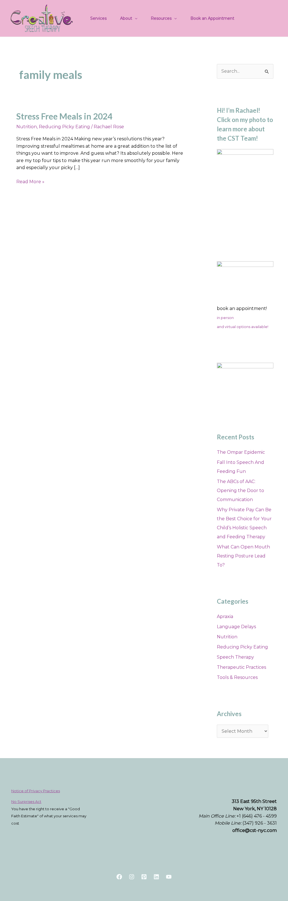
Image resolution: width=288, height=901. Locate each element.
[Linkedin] (156, 877)
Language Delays (236, 626)
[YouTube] (169, 877)
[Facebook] (119, 877)
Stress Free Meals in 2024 (64, 116)
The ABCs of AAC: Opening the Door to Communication (240, 490)
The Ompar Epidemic (241, 452)
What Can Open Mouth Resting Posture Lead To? (243, 556)
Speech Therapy (235, 657)
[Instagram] (131, 877)
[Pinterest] (144, 877)
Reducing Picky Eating (64, 126)
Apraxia (225, 616)
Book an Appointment (212, 18)
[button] (134, 18)
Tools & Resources (237, 677)
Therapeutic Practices (241, 667)
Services (98, 18)
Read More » (30, 181)
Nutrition (26, 126)
